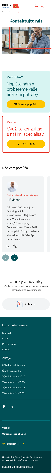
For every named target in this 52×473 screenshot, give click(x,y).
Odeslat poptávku (28, 104)
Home (4, 12)
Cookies (6, 427)
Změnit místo (13, 443)
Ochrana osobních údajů (14, 433)
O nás (5, 338)
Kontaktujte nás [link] (17, 12)
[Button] (42, 6)
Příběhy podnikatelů (13, 365)
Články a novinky (11, 370)
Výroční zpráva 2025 (13, 376)
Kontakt (6, 333)
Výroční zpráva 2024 (13, 382)
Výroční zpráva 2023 (13, 387)
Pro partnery (9, 344)
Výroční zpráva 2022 (13, 393)
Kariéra (6, 349)
